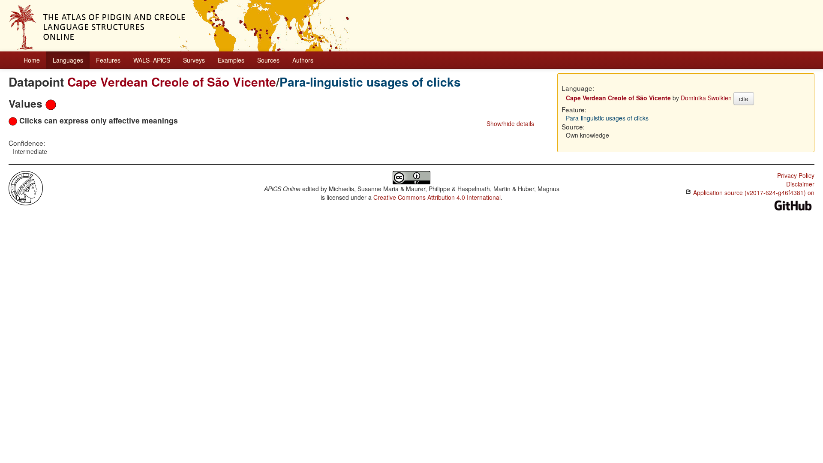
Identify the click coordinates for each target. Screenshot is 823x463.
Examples (231, 60)
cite (743, 98)
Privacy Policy (795, 175)
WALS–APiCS (151, 60)
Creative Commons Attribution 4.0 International (437, 197)
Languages (68, 60)
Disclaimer (800, 184)
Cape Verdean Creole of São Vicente (171, 81)
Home (32, 60)
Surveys (194, 60)
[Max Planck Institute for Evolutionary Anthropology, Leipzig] (26, 187)
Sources (268, 60)
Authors (302, 60)
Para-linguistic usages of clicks (370, 81)
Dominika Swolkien (706, 97)
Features (108, 60)
